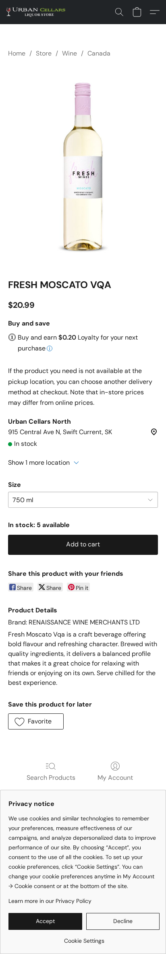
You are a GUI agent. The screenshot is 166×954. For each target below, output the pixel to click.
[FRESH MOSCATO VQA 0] (83, 166)
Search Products (51, 777)
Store (44, 53)
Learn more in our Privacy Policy (49, 901)
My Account (115, 777)
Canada (98, 53)
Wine (69, 53)
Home (16, 53)
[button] (37, 12)
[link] (84, 938)
